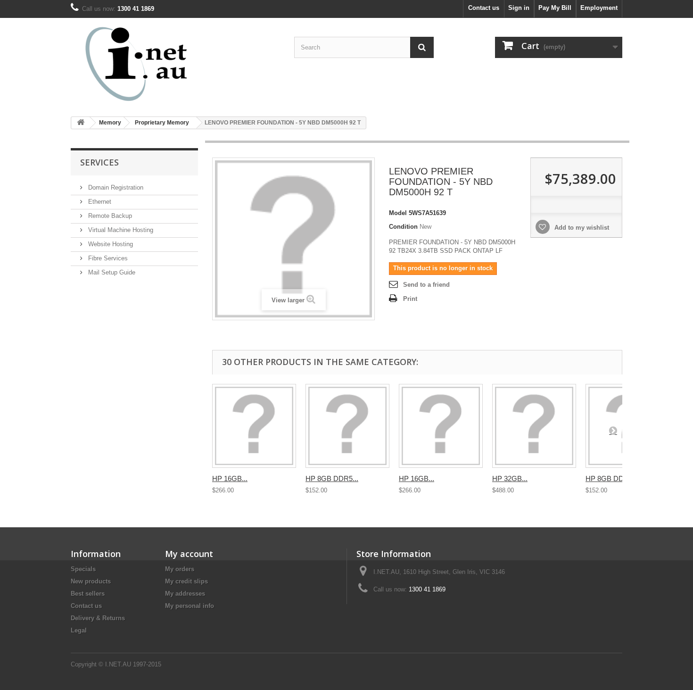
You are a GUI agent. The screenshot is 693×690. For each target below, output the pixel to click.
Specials (83, 569)
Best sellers (88, 593)
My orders (179, 569)
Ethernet (98, 201)
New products (91, 581)
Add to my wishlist (581, 227)
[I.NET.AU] (158, 63)
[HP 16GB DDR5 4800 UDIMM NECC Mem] (441, 426)
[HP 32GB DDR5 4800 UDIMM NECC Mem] (534, 426)
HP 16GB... (230, 478)
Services (99, 162)
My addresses (185, 593)
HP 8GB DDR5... (331, 478)
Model (398, 212)
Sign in (518, 7)
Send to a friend (426, 284)
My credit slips (186, 581)
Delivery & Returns (98, 618)
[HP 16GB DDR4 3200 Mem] (254, 426)
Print (410, 298)
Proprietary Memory (162, 122)
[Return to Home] (81, 123)
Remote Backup (109, 215)
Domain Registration (114, 187)
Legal (79, 630)
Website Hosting (109, 244)
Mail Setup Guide (110, 272)
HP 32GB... (510, 478)
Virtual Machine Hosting (119, 229)
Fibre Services (107, 258)
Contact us (483, 7)
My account (189, 553)
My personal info (189, 605)
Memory (110, 122)
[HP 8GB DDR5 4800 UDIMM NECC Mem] (347, 426)
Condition (403, 226)
